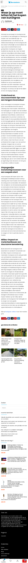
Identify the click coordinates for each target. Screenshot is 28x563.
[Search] (25, 2)
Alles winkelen (4, 549)
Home (2, 6)
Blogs (2, 551)
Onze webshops (5, 553)
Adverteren (4, 556)
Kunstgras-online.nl (11, 312)
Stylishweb (8, 21)
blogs (6, 6)
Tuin (2, 10)
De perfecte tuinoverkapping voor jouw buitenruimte (19, 361)
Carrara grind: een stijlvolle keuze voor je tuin (7, 360)
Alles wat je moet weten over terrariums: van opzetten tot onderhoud (6, 342)
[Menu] (2, 2)
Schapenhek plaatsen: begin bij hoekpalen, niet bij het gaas (19, 341)
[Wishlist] (10, 561)
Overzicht (3, 536)
